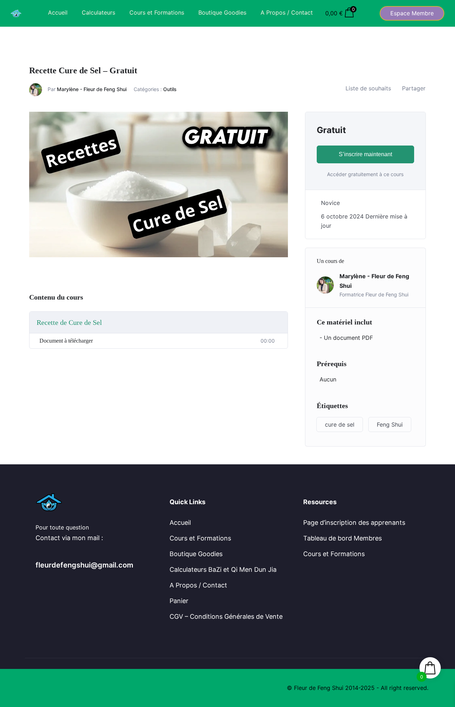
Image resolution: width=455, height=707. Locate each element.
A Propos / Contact (287, 12)
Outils (170, 89)
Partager (413, 88)
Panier (179, 601)
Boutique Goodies (222, 12)
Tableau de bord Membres (342, 538)
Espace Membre (412, 13)
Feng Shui (390, 424)
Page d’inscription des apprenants (354, 522)
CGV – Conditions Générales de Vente (226, 616)
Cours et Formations (156, 12)
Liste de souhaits (368, 88)
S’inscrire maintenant (365, 154)
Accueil (58, 12)
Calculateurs (98, 12)
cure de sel (339, 424)
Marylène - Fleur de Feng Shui (92, 89)
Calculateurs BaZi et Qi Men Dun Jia (223, 569)
